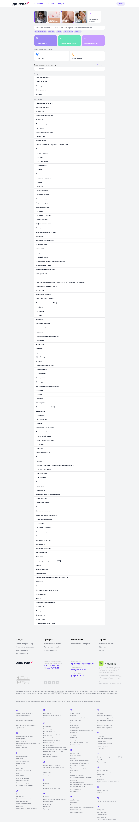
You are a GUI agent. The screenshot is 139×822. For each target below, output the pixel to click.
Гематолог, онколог (23, 761)
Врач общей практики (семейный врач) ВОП (28, 744)
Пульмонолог (75, 791)
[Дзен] (45, 682)
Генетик (19, 766)
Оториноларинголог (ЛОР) (79, 742)
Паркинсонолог (75, 756)
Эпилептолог (102, 817)
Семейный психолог (104, 715)
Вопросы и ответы (106, 644)
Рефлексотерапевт (76, 812)
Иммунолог (47, 713)
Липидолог (47, 772)
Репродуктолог (75, 810)
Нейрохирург (48, 802)
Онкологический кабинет (79, 718)
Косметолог (47, 754)
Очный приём (22, 653)
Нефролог (46, 806)
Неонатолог (47, 804)
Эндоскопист (102, 815)
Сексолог (100, 713)
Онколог (73, 715)
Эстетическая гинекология (106, 819)
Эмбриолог (101, 810)
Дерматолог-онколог (23, 799)
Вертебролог (20, 739)
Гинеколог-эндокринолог (25, 783)
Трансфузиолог (102, 746)
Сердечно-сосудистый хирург (107, 718)
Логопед (46, 775)
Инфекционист (48, 718)
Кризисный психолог (50, 756)
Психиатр (73, 773)
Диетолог (19, 806)
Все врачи (101, 65)
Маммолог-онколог (50, 786)
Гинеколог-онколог (23, 778)
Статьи (101, 650)
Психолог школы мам (77, 786)
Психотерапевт (75, 789)
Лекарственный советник (52, 765)
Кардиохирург (48, 729)
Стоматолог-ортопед (104, 725)
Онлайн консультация (25, 647)
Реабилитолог (75, 800)
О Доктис (102, 647)
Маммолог (47, 783)
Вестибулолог (21, 741)
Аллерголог (20, 718)
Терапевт (100, 736)
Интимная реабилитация (52, 715)
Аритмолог (20, 728)
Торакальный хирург (104, 739)
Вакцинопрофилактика (24, 736)
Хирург (99, 793)
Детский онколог (22, 801)
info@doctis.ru (78, 670)
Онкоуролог (74, 725)
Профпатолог (75, 770)
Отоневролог (75, 740)
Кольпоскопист (48, 745)
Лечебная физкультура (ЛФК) (53, 767)
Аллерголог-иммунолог (24, 720)
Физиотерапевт (102, 770)
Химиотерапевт (102, 790)
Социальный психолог (105, 720)
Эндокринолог (102, 812)
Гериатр (19, 773)
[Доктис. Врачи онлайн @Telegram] (49, 682)
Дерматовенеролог (23, 794)
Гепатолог (19, 768)
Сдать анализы (22, 650)
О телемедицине (51, 650)
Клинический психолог (51, 738)
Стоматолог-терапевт (104, 728)
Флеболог (100, 777)
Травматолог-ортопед (105, 743)
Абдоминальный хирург (24, 713)
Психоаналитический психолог (81, 778)
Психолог (73, 780)
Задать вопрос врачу (24, 644)
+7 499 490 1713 (51, 668)
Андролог (19, 723)
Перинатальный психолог (79, 760)
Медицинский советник (51, 788)
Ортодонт (73, 732)
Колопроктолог (48, 743)
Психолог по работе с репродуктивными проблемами (81, 783)
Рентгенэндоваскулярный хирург (82, 807)
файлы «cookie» (57, 691)
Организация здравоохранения (81, 730)
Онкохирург (74, 728)
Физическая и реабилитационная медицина (109, 773)
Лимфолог (47, 770)
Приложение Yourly (52, 647)
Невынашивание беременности (54, 799)
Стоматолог (101, 723)
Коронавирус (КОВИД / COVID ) (54, 752)
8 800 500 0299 (51, 665)
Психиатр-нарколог (77, 775)
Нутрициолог (48, 809)
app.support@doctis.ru (82, 664)
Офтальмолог (75, 745)
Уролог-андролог (103, 762)
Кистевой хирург (49, 731)
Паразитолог (74, 753)
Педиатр (73, 758)
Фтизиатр (100, 779)
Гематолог (19, 758)
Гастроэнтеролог (22, 756)
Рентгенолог (74, 805)
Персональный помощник (79, 763)
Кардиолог (47, 726)
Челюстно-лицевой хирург (106, 801)
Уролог (99, 759)
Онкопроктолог (75, 720)
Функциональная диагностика (108, 782)
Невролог (46, 797)
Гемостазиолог (21, 763)
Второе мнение (21, 748)
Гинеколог (20, 776)
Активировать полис (52, 644)
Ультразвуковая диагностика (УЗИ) (109, 757)
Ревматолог (74, 802)
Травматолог (101, 741)
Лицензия (102, 675)
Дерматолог (20, 796)
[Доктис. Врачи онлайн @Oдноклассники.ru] (53, 682)
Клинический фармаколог (52, 740)
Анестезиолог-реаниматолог (26, 725)
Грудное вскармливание (24, 785)
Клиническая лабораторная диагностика (53, 734)
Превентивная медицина (79, 768)
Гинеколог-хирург (22, 780)
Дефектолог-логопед (23, 804)
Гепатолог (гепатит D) (23, 771)
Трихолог (100, 748)
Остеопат (73, 737)
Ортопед (73, 735)
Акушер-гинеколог (23, 715)
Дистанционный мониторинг (26, 808)
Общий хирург (75, 713)
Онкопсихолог (75, 723)
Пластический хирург (78, 765)
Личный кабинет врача (80, 644)
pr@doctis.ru (77, 675)
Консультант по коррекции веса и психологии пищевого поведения (55, 748)
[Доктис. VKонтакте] (57, 682)
